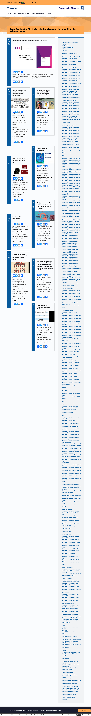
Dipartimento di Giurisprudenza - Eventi (70, 157)
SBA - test (64, 650)
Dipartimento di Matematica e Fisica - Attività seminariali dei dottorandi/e (71, 297)
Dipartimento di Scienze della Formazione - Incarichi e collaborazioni (70, 508)
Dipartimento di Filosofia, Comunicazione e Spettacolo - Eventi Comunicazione (70, 124)
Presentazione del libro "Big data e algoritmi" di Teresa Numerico (29, 41)
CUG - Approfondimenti (66, 49)
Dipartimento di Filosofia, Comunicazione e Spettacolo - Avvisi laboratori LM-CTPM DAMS (71, 109)
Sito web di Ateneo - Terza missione (69, 694)
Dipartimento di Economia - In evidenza (70, 66)
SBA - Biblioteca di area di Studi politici (70, 641)
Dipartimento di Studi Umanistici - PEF (70, 611)
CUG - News (64, 52)
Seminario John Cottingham (17, 218)
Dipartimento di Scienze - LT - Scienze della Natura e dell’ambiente (70, 380)
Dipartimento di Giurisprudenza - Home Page (71, 158)
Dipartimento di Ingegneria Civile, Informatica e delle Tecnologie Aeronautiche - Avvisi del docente (71, 164)
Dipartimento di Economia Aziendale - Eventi (71, 78)
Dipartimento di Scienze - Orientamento (70, 406)
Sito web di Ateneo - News (67, 679)
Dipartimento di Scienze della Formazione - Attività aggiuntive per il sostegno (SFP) (70, 425)
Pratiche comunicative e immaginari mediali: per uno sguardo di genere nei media (44, 205)
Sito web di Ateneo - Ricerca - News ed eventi (71, 690)
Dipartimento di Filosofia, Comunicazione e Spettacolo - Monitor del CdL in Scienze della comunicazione (71, 144)
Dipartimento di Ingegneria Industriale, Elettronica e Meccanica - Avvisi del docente (71, 236)
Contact (19, 2)
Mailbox (15, 2)
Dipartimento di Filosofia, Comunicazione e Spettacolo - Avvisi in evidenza (70, 106)
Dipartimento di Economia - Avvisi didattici (70, 63)
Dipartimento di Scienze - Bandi (68, 354)
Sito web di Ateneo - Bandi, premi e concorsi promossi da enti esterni (71, 668)
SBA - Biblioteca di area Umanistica (69, 646)
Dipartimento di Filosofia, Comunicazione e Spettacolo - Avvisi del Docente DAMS (70, 90)
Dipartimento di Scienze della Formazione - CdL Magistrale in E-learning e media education (71, 464)
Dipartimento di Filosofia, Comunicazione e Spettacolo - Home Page (70, 134)
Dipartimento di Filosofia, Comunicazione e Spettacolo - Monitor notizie (70, 148)
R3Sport (63, 633)
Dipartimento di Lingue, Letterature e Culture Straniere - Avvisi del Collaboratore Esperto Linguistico (71, 280)
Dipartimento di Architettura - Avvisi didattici (71, 56)
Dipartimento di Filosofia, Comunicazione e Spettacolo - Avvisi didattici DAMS (70, 99)
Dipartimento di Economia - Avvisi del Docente (71, 61)
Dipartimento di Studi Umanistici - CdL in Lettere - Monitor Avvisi (70, 577)
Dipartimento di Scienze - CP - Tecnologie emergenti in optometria (70, 356)
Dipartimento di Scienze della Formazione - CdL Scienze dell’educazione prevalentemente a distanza (71, 480)
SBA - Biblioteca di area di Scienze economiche (71, 639)
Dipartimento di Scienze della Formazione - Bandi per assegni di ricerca (70, 438)
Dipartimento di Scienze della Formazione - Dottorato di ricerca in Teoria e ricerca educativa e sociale (71, 498)
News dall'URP (65, 630)
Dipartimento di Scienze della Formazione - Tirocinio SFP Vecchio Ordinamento (70, 536)
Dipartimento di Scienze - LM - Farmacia (70, 368)
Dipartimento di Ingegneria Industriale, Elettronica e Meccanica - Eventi (70, 254)
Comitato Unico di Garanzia (67, 47)
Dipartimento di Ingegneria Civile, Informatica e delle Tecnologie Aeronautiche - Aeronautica (71, 160)
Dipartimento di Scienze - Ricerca (68, 422)
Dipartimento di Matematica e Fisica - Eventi (71, 321)
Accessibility (50, 710)
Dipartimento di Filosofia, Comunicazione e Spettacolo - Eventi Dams (70, 127)
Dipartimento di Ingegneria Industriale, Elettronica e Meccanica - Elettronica (70, 251)
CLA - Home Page (65, 45)
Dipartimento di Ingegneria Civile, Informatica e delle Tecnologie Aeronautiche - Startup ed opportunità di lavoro (71, 232)
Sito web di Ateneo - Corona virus (68, 671)
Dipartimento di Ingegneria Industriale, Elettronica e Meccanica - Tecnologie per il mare (71, 276)
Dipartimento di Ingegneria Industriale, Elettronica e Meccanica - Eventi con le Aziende (71, 258)
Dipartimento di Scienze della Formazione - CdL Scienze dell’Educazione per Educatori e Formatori (71, 475)
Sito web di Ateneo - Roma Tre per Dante (70, 691)
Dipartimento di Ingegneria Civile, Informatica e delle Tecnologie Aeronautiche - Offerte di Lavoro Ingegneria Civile (71, 216)
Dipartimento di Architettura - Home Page (70, 60)
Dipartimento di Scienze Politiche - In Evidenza (71, 548)
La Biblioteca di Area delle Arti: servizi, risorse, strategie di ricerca (43, 93)
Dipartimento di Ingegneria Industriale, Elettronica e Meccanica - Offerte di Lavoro (70, 270)
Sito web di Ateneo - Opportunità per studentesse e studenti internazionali (69, 682)
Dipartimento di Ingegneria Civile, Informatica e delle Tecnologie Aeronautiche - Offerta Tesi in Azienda (71, 207)
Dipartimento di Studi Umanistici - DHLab (70, 586)
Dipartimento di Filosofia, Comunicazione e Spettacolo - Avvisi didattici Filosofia (70, 102)
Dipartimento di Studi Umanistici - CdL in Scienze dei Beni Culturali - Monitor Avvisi (70, 580)
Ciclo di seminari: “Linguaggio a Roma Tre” (43, 307)
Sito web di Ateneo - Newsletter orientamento (71, 680)
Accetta (78, 714)
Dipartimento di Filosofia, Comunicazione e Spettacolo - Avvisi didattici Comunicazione (70, 96)
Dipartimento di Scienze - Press (68, 420)
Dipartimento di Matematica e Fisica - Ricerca (71, 342)
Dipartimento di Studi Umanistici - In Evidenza (71, 589)
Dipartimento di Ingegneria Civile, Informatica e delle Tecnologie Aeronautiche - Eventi (71, 175)
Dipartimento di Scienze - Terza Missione (70, 423)
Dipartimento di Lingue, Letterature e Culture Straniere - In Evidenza (71, 294)
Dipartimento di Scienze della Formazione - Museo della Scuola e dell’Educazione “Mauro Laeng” (71, 512)
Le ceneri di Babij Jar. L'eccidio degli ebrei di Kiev (19, 160)
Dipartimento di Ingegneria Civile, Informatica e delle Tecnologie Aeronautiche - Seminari (71, 228)
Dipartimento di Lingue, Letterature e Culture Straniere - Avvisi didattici (71, 287)
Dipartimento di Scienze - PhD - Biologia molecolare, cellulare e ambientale (70, 408)
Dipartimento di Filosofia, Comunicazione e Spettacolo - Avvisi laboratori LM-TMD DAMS (71, 112)
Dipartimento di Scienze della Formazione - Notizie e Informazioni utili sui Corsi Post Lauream (70, 517)
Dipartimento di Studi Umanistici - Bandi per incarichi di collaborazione (71, 566)
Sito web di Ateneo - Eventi (67, 672)
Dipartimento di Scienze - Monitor (69, 392)
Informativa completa (86, 714)
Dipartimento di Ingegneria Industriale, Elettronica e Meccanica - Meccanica (70, 264)
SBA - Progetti (65, 649)
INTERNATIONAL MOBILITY (38, 14)
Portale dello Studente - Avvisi (68, 632)
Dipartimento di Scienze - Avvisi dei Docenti (71, 349)
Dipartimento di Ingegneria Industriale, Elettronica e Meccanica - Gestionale (70, 261)
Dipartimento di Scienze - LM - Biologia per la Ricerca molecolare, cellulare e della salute (71, 366)
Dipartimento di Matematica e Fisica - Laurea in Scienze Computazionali (71, 336)
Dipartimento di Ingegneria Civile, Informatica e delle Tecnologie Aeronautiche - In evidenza (71, 178)
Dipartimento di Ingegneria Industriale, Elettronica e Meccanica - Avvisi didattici (70, 239)
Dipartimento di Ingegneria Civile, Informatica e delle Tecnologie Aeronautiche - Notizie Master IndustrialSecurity (71, 193)
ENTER (49, 14)
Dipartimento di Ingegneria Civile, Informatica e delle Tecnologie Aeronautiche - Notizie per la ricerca (71, 202)
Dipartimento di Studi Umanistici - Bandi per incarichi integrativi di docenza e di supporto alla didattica (71, 570)
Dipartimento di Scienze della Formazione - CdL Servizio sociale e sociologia (71, 491)
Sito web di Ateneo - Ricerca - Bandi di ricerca (71, 688)
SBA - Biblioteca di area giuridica (68, 643)
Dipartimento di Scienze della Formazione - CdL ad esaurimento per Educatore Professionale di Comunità (71, 445)
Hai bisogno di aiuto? (83, 710)
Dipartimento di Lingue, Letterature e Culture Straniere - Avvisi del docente (71, 284)
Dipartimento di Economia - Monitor (69, 67)
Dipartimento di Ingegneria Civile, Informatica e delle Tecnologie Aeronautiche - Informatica (71, 181)
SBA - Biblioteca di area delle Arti (68, 635)
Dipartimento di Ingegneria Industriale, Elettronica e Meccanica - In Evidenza (70, 242)
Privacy (41, 710)
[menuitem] (8, 13)
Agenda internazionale (66, 41)
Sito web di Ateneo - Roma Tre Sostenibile (70, 693)
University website (10, 2)
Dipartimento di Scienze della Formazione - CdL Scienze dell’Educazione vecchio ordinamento (71, 483)
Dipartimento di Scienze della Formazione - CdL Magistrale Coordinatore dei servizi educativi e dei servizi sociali (71, 461)
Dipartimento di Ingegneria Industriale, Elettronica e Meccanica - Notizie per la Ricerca (71, 267)
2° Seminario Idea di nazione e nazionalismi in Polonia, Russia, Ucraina (19, 256)
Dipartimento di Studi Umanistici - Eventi (70, 588)
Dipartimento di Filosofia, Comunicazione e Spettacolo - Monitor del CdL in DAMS (70, 137)
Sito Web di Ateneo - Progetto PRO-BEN (70, 686)
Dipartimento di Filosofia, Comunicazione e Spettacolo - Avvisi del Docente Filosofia (70, 93)
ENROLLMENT (21, 14)
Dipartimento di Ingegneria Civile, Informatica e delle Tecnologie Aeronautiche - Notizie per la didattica (71, 197)
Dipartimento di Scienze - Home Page (69, 360)
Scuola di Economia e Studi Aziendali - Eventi (71, 652)
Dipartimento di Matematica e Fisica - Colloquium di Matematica (69, 309)
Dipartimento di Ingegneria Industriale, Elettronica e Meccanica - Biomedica (70, 245)
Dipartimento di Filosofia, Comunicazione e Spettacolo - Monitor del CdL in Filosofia (70, 140)
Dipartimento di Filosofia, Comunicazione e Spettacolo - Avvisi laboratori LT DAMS (70, 115)
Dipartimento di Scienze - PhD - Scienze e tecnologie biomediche (70, 417)
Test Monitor (64, 699)
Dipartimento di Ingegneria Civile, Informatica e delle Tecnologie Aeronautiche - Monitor (71, 184)
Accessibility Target (57, 710)
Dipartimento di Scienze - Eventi (68, 359)
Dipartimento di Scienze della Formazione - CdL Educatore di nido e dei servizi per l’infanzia (71, 449)
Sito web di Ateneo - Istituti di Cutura (69, 674)
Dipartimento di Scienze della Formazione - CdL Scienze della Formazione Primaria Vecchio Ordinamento (71, 487)
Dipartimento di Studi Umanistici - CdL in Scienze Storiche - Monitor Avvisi (70, 584)
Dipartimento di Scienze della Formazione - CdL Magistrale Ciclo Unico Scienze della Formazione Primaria (71, 456)
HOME (8, 13)
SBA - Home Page (65, 647)
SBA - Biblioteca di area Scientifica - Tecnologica (71, 644)
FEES (28, 14)
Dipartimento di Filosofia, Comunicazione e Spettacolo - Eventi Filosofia (70, 131)
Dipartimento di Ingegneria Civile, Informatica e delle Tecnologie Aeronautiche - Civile (71, 171)
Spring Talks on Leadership (42, 149)
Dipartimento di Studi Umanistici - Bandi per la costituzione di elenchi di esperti (71, 574)
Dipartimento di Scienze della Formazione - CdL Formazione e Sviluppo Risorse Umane (71, 452)
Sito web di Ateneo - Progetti (68, 685)
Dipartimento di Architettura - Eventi (69, 58)
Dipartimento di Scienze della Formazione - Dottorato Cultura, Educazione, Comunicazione (71, 494)
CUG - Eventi (64, 50)
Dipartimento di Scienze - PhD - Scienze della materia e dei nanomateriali (71, 411)
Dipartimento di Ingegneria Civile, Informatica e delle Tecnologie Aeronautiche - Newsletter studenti (71, 188)
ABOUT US (12, 14)
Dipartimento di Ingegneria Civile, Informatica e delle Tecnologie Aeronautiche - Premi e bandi (71, 225)
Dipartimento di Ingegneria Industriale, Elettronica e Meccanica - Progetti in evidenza (71, 273)
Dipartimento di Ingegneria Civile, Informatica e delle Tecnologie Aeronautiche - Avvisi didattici (71, 168)
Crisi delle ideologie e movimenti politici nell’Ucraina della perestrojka (19, 93)
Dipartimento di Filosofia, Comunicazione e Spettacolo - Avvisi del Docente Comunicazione (71, 87)
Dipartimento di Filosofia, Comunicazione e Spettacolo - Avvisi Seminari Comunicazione (71, 118)
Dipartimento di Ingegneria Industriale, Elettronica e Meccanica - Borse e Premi (70, 248)
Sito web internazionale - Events (68, 696)
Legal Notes (45, 710)
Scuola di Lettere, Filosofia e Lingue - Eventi (71, 660)
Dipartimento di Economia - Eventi (69, 64)
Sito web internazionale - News (68, 697)
